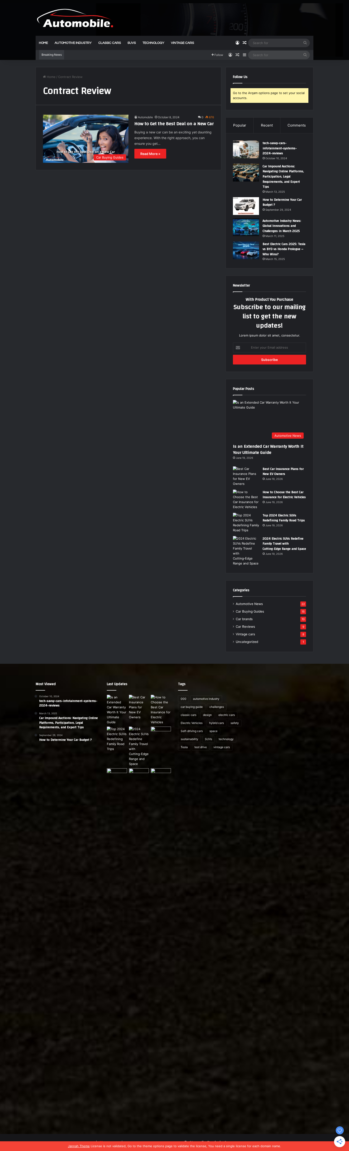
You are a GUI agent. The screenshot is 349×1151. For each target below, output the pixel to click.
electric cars (226, 715)
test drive (200, 747)
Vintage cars (245, 634)
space (213, 731)
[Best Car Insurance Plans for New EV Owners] (246, 476)
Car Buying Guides (250, 611)
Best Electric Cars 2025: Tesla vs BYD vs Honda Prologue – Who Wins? (284, 249)
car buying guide (192, 707)
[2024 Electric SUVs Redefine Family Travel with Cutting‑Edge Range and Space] (246, 551)
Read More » (150, 154)
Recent (267, 125)
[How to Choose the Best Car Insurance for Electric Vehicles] (246, 500)
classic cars (109, 43)
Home (43, 43)
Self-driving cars (192, 731)
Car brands (244, 619)
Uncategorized (247, 642)
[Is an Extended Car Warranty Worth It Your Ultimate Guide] (117, 710)
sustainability (189, 739)
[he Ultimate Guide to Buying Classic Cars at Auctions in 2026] (117, 774)
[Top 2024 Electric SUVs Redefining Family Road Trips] (246, 523)
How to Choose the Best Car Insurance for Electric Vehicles (284, 494)
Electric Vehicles (192, 723)
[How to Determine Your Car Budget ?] (246, 206)
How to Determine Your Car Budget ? (282, 202)
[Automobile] (75, 17)
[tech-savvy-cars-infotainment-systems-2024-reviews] (246, 149)
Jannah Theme (79, 1146)
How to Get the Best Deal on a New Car (174, 123)
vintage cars (182, 43)
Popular (239, 125)
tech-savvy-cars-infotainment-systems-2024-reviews (280, 148)
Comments (297, 125)
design (207, 715)
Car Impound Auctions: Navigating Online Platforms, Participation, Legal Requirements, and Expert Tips (283, 176)
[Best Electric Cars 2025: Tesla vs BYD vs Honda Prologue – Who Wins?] (246, 250)
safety (235, 723)
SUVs (131, 43)
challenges (216, 707)
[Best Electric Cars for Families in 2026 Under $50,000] (139, 774)
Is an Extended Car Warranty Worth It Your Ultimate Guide (268, 449)
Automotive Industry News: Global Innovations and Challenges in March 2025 (282, 226)
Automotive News (249, 604)
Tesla (184, 747)
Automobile (145, 117)
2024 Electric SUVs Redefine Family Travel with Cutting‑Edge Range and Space (284, 544)
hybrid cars (216, 723)
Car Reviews (245, 626)
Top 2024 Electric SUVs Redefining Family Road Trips (284, 518)
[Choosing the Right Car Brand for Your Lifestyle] (161, 946)
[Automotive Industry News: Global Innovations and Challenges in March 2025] (246, 227)
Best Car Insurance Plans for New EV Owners (283, 471)
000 (183, 699)
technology (153, 43)
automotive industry (73, 43)
